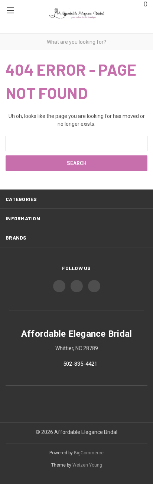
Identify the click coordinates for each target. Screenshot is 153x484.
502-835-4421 (80, 363)
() (145, 4)
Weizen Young (87, 465)
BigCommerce (89, 452)
